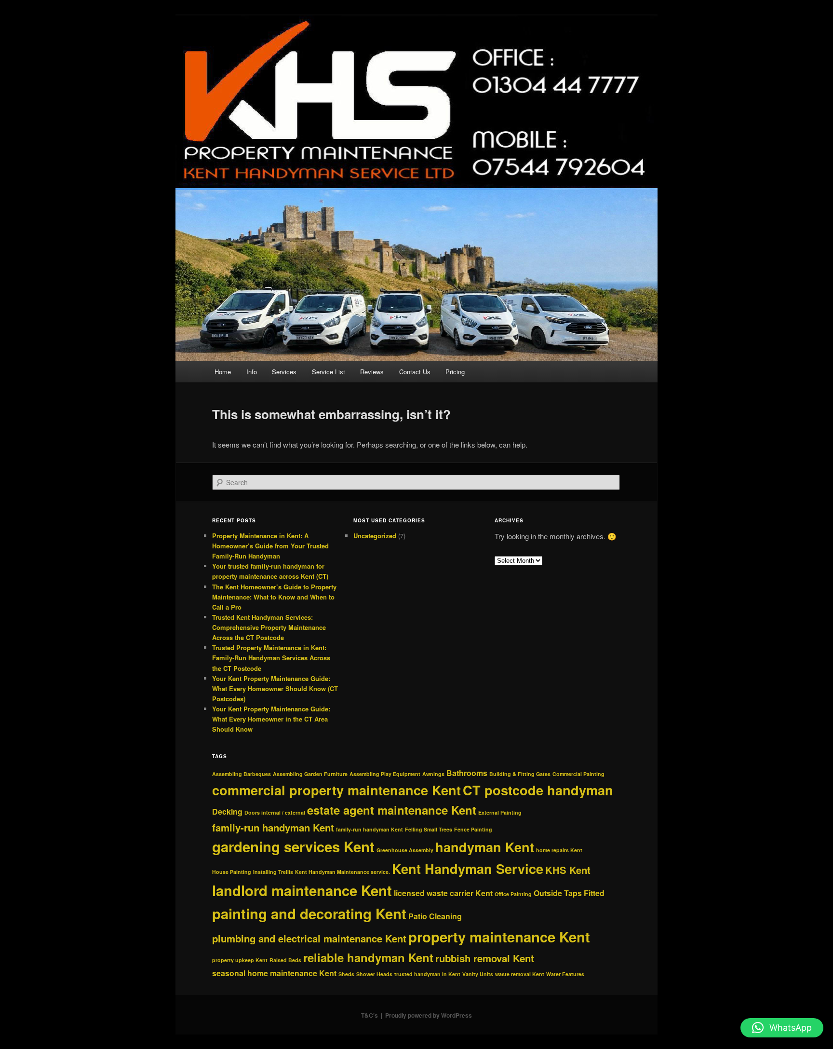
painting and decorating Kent (309, 913)
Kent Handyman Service (467, 868)
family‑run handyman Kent (369, 829)
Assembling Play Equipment (384, 773)
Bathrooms (466, 772)
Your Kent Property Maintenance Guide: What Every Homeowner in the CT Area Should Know (271, 719)
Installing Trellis (273, 871)
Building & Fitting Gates (520, 773)
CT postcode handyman (538, 790)
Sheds (346, 974)
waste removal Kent (519, 974)
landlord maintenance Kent (302, 890)
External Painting (500, 812)
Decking (227, 811)
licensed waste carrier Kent (443, 893)
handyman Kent (484, 847)
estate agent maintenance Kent (391, 810)
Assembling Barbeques (241, 773)
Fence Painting (473, 829)
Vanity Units (477, 974)
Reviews (372, 371)
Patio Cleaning (435, 916)
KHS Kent (568, 870)
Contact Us (414, 371)
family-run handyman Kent (273, 827)
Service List (328, 371)
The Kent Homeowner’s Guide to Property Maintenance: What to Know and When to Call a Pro (274, 597)
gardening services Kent (293, 846)
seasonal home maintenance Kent (274, 973)
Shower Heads (374, 974)
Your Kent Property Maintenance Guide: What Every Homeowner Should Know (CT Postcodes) (275, 688)
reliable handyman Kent (368, 957)
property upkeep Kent (240, 960)
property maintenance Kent (499, 936)
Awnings (433, 773)
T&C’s (369, 1015)
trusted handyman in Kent (427, 974)
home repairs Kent (559, 850)
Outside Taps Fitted (569, 893)
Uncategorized (374, 535)
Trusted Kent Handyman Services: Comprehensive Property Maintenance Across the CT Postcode (269, 627)
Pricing (455, 371)
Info (251, 371)
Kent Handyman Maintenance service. (342, 871)
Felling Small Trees (428, 829)
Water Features (565, 974)
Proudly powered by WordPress (428, 1015)
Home (223, 371)
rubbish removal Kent (484, 958)
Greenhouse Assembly (404, 850)
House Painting (231, 871)
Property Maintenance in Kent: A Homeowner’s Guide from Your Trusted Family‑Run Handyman (270, 545)
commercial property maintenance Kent (336, 790)
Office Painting (513, 894)
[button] (781, 1027)
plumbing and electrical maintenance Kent (309, 938)
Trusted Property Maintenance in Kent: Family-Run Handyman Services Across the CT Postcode (271, 657)
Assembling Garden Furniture (310, 773)
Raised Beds (285, 960)
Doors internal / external (274, 812)
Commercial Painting (578, 773)
